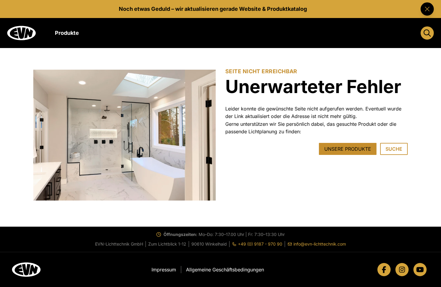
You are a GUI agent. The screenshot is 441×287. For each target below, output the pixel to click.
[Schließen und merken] (427, 9)
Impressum (164, 270)
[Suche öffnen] (427, 33)
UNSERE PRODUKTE (347, 149)
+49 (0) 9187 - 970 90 (258, 244)
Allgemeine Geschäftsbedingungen (225, 270)
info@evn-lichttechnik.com (318, 244)
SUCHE (394, 149)
